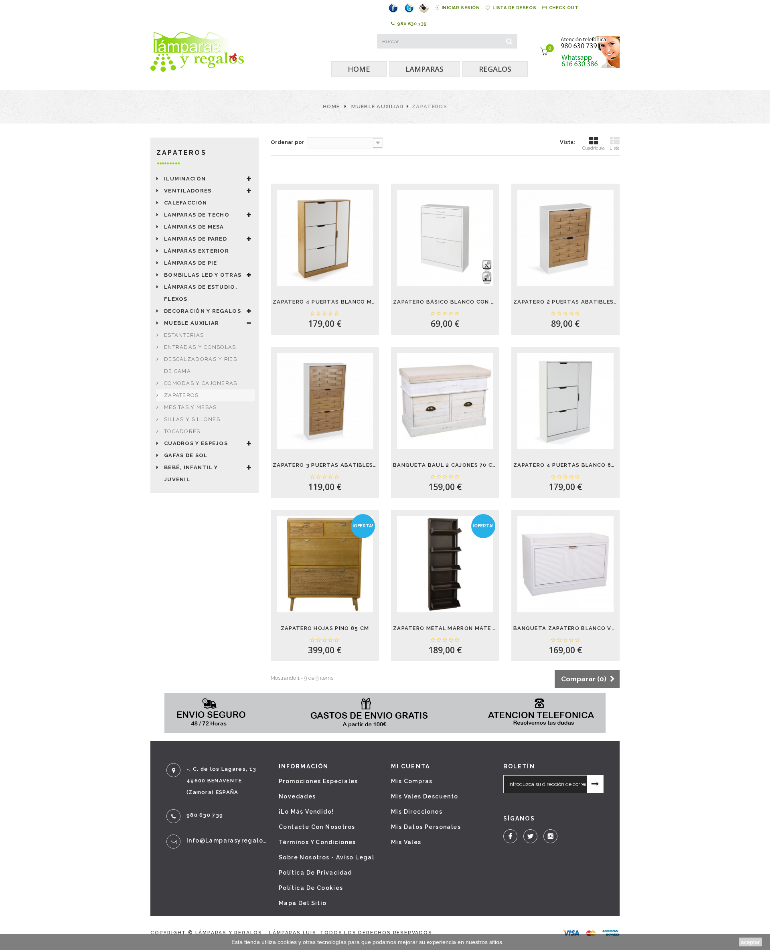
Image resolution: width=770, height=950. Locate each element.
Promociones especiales (318, 781)
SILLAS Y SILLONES (192, 419)
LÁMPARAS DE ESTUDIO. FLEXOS (200, 293)
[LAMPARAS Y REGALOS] (197, 52)
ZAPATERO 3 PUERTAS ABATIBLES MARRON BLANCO (325, 465)
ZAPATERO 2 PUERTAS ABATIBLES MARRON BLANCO (565, 302)
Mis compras (411, 781)
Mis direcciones (416, 811)
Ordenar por (287, 142)
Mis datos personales (426, 827)
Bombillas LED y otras (202, 275)
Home (331, 106)
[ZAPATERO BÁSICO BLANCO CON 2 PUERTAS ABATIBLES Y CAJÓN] (445, 238)
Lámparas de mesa (194, 227)
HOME (359, 69)
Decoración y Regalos (202, 311)
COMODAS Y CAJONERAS (200, 383)
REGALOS (495, 69)
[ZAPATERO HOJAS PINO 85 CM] (325, 564)
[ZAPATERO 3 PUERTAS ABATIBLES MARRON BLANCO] (325, 401)
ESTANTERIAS (184, 335)
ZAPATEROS (181, 395)
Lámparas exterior (196, 251)
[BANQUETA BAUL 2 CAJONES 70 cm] (445, 401)
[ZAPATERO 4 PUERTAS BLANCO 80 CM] (565, 401)
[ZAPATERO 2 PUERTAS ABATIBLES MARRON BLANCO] (565, 238)
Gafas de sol (186, 455)
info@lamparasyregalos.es (226, 840)
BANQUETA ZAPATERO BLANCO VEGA (565, 628)
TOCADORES (182, 431)
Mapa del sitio (303, 903)
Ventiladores (188, 191)
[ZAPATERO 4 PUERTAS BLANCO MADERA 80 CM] (325, 238)
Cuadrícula (593, 148)
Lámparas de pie (190, 263)
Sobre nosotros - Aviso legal (326, 857)
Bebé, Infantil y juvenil (191, 473)
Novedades (297, 796)
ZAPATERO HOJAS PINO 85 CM (325, 628)
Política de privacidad (315, 872)
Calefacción (185, 203)
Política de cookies (311, 888)
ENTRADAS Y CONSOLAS (200, 347)
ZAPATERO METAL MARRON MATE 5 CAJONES (445, 628)
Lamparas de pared (195, 239)
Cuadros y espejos (196, 443)
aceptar (750, 942)
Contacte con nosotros (317, 827)
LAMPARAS (424, 69)
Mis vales (406, 842)
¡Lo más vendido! (306, 811)
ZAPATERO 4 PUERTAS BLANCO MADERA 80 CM (325, 302)
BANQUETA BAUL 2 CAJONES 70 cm (445, 465)
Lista (615, 148)
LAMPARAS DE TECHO (196, 215)
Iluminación (185, 179)
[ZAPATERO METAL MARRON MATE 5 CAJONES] (445, 564)
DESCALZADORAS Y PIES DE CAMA (200, 365)
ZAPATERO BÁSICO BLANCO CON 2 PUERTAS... (445, 302)
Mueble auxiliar (377, 106)
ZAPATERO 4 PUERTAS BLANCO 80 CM (565, 465)
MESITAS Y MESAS (190, 407)
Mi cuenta (410, 766)
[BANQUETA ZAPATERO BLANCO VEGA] (565, 564)
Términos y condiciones (317, 842)
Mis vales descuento (424, 796)
